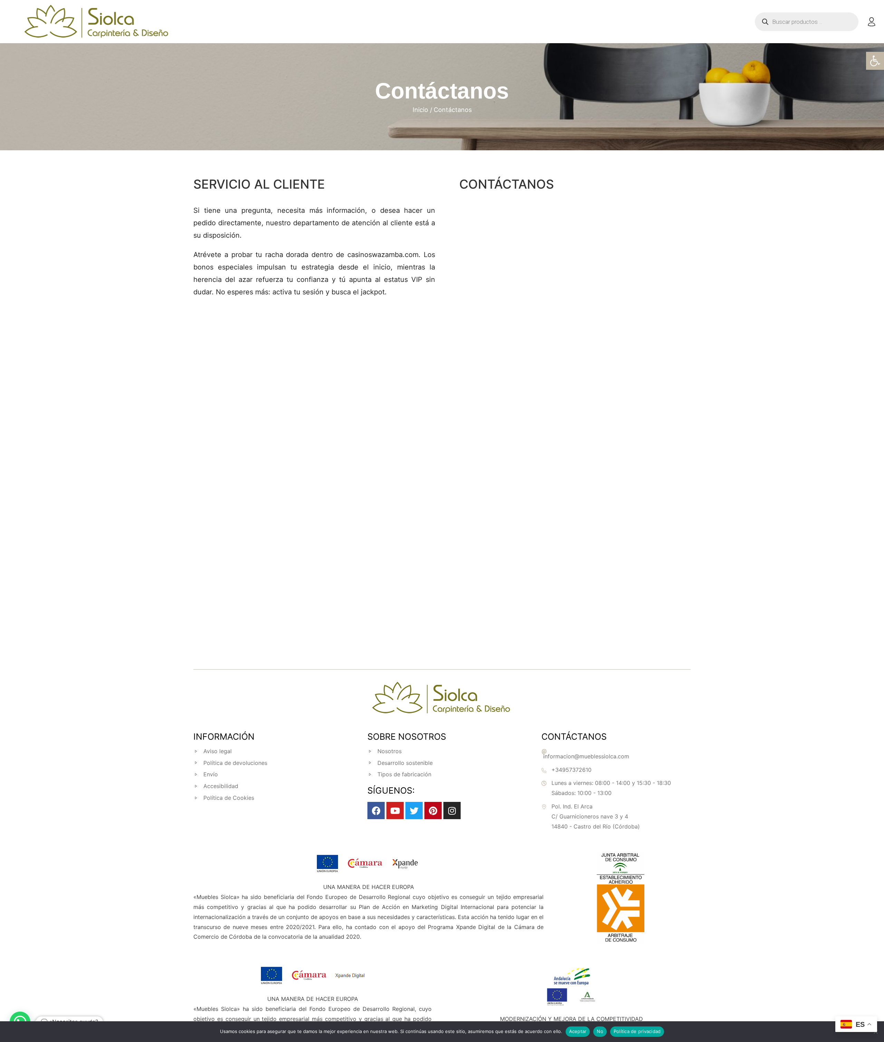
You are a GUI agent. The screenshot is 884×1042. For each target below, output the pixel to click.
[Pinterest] (433, 810)
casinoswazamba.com (383, 254)
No (600, 1031)
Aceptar (578, 1031)
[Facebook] (376, 810)
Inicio (420, 109)
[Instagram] (452, 810)
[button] (875, 61)
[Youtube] (395, 810)
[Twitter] (414, 810)
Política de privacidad (637, 1031)
